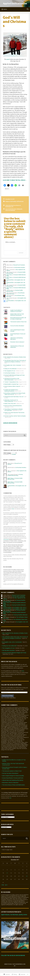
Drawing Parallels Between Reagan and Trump (14, 375)
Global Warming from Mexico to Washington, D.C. (13, 206)
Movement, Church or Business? (17, 342)
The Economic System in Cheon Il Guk (18, 321)
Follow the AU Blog (7, 695)
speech (8, 59)
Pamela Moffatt (9, 279)
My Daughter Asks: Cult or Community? (12, 365)
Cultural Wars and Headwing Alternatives (12, 780)
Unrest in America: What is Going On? (12, 386)
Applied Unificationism (15, 3)
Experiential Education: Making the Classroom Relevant (13, 209)
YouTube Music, (14, 914)
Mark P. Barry (9, 274)
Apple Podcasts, (5, 914)
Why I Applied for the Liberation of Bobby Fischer (15, 357)
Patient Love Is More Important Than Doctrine (14, 412)
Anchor (25, 914)
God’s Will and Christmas (14, 21)
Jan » (6, 884)
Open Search (27, 9)
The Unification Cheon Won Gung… (15, 296)
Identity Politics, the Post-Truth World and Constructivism (17, 314)
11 (7, 873)
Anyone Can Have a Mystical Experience (13, 405)
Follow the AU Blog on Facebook (13, 955)
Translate (14, 454)
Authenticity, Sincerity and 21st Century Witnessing (11, 400)
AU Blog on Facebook (10, 423)
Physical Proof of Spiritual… (19, 265)
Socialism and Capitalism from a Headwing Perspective (11, 390)
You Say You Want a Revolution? (17, 325)
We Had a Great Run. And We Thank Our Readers (15, 416)
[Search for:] (15, 435)
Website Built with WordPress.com (14, 964)
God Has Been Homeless (19, 267)
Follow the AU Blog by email (11, 685)
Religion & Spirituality (10, 201)
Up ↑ (15, 965)
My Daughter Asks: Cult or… (15, 280)
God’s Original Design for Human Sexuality (13, 775)
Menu (5, 9)
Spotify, (21, 914)
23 (26, 876)
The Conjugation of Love (9, 370)
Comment (21, 252)
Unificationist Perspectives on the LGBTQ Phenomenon (11, 379)
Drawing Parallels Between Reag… (16, 275)
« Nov (2, 884)
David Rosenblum (10, 300)
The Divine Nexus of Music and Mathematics (13, 784)
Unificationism (20, 201)
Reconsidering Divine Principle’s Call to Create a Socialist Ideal (18, 318)
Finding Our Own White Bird (10, 368)
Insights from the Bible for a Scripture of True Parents (16, 311)
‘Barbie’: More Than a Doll (10, 403)
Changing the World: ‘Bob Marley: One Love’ (14, 396)
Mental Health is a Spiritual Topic (11, 384)
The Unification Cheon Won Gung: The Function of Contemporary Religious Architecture (15, 361)
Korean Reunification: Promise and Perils (12, 778)
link (10, 798)
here (13, 508)
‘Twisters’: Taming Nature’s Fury (11, 382)
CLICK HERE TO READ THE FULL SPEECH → (15, 180)
